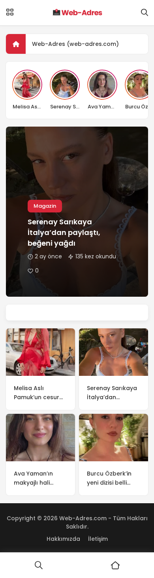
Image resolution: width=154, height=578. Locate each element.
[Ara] (38, 565)
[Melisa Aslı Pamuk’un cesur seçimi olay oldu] (40, 352)
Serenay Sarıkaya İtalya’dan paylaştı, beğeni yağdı (64, 232)
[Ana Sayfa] (115, 565)
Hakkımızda (63, 539)
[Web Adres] (77, 13)
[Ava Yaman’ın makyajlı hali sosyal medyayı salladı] (40, 437)
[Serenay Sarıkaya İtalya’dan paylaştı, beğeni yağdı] (113, 352)
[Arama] (144, 12)
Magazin (45, 206)
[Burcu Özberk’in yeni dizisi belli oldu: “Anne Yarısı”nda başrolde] (113, 437)
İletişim (98, 539)
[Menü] (10, 12)
